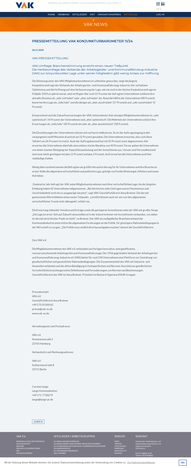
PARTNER (20, 446)
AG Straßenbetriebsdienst (66, 451)
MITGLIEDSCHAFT (23, 444)
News (116, 441)
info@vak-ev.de (146, 453)
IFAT (18, 451)
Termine (118, 444)
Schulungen (120, 446)
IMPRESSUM (119, 448)
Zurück (38, 421)
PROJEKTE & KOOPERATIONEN (28, 448)
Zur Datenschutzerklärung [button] (141, 462)
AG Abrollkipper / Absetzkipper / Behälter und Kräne (77, 444)
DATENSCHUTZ (120, 451)
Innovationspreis (24, 453)
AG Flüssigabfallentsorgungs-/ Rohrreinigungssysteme (79, 446)
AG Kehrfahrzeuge (62, 448)
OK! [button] (183, 462)
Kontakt (118, 453)
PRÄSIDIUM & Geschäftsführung (30, 441)
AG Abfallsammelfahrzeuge (66, 441)
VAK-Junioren (60, 453)
